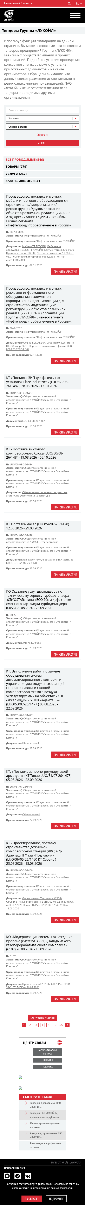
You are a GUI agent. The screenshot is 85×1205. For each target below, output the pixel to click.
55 (61, 1025)
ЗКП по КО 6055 (31, 642)
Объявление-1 (31, 814)
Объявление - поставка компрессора (44, 492)
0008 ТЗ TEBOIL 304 (17, 349)
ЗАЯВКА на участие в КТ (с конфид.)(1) (29, 495)
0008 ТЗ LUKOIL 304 (33, 342)
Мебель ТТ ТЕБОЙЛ (34, 246)
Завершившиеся (23, 181)
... (55, 1025)
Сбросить (42, 135)
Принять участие (65, 272)
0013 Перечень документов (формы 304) (47, 345)
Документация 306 (55, 249)
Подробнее (56, 1199)
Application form (31, 559)
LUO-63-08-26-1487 (33, 420)
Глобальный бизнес (17, 3)
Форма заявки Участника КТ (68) (42, 898)
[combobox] (42, 118)
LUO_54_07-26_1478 (25, 562)
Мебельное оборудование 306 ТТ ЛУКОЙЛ (33, 248)
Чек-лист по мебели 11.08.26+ (55, 253)
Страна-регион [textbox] (17, 126)
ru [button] (78, 3)
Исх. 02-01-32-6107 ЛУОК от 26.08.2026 (38, 985)
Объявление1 (30, 743)
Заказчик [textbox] (14, 118)
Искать (42, 143)
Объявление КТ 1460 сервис (23, 901)
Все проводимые (25, 159)
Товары (16, 166)
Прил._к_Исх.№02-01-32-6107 (39, 984)
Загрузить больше (42, 1018)
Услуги (16, 174)
